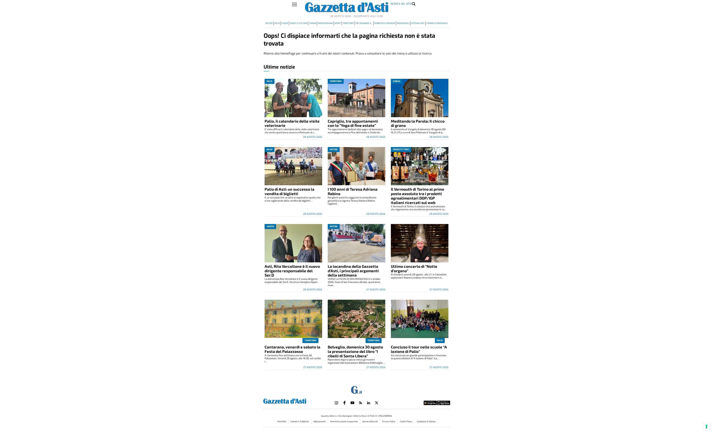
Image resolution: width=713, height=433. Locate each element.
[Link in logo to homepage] (294, 400)
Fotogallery (418, 23)
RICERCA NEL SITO (400, 3)
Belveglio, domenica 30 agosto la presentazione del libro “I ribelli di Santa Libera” (355, 351)
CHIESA (284, 23)
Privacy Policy (388, 421)
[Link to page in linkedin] (368, 402)
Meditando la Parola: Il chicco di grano (418, 123)
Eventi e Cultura (298, 23)
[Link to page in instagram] (336, 402)
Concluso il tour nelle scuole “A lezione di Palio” (419, 349)
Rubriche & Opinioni (384, 23)
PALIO (277, 23)
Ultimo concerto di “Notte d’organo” (414, 268)
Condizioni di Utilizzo (426, 421)
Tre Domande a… (364, 23)
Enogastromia (325, 23)
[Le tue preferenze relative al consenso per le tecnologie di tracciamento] (706, 426)
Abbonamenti (319, 421)
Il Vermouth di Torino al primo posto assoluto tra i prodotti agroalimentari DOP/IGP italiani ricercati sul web (417, 196)
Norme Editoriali (370, 421)
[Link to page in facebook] (344, 402)
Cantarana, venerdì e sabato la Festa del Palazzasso (292, 349)
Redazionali (403, 23)
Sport (338, 23)
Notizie (269, 23)
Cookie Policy (406, 421)
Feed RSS (281, 421)
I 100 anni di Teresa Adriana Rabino (352, 191)
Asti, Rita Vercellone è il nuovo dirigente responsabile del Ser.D (292, 270)
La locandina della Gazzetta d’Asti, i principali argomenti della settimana (353, 270)
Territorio (348, 23)
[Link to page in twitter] (376, 402)
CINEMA (312, 23)
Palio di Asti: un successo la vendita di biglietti (289, 191)
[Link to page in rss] (360, 402)
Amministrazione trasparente (344, 421)
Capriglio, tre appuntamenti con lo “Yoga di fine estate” (353, 123)
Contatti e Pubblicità (300, 421)
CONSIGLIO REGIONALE (437, 23)
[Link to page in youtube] (352, 402)
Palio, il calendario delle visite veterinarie (292, 123)
